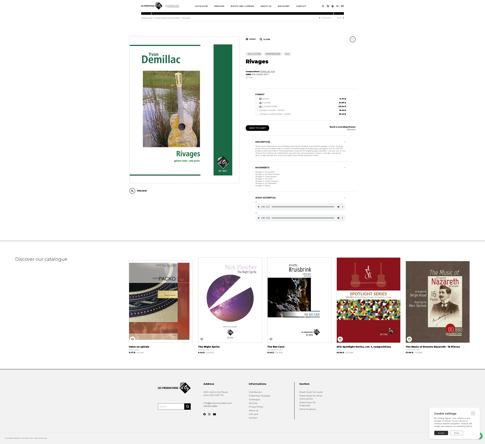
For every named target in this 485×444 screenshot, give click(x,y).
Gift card (253, 414)
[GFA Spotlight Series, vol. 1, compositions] (369, 305)
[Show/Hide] (345, 167)
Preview (142, 191)
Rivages (186, 18)
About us (266, 6)
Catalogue (201, 6)
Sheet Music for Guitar (167, 18)
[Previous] (151, 13)
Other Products (307, 409)
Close (456, 433)
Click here (351, 129)
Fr (337, 6)
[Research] (323, 6)
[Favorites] (353, 39)
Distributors (255, 392)
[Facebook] (204, 414)
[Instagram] (209, 414)
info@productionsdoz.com (217, 403)
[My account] (333, 6)
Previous (326, 18)
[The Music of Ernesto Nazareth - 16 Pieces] (438, 305)
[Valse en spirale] (161, 305)
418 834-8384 (210, 406)
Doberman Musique (259, 396)
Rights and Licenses (242, 6)
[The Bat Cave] (299, 305)
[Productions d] (174, 388)
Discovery (284, 6)
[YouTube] (214, 414)
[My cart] (328, 6)
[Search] (187, 406)
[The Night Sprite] (230, 305)
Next (339, 18)
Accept (441, 433)
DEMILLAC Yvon (267, 71)
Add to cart (257, 128)
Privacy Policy (256, 407)
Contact (301, 6)
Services (219, 6)
